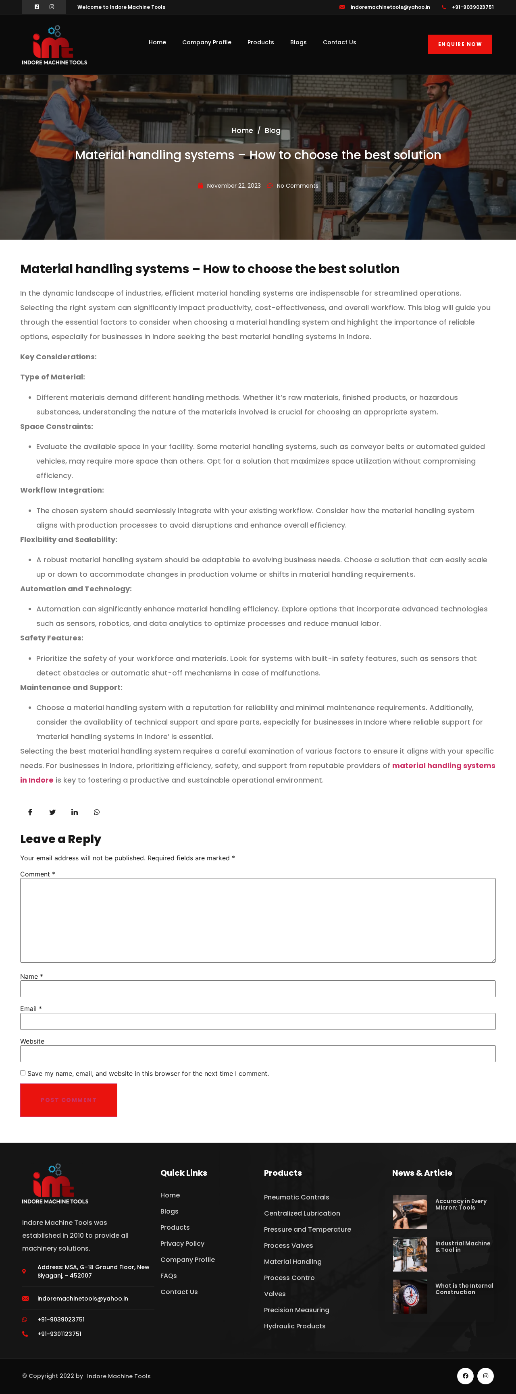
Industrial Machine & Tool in (463, 1246)
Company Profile (206, 42)
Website (32, 1041)
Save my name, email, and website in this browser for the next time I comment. (148, 1073)
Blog (273, 130)
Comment (37, 874)
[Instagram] (52, 7)
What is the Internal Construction (464, 1289)
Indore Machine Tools (119, 1376)
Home (157, 42)
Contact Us (339, 42)
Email (31, 1008)
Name (31, 976)
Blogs (298, 42)
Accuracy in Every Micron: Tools (461, 1204)
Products (261, 42)
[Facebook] (465, 1376)
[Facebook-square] (37, 7)
